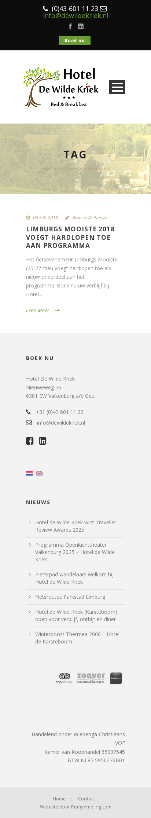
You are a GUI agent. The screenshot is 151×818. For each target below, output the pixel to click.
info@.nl (75, 15)
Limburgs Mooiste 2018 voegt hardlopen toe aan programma (70, 237)
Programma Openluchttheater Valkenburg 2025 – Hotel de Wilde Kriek (75, 552)
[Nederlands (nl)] (29, 472)
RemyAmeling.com (91, 806)
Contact (86, 798)
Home (59, 798)
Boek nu (75, 40)
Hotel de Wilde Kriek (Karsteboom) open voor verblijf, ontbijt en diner (76, 615)
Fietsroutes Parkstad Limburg (70, 596)
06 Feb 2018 (45, 217)
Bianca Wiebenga (89, 217)
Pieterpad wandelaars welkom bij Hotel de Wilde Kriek (74, 578)
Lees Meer (37, 310)
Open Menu (117, 87)
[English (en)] (39, 472)
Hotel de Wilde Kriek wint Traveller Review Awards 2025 (75, 526)
